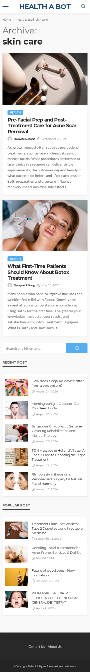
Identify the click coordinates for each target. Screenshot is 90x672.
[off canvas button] (5, 6)
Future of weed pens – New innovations (53, 572)
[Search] (83, 6)
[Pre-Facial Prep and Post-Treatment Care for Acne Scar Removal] (45, 79)
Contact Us (36, 647)
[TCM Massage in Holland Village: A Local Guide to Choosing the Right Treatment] (16, 457)
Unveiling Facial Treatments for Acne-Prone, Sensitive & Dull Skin (57, 550)
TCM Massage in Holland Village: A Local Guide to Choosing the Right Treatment (58, 454)
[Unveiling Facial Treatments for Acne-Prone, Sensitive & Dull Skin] (16, 554)
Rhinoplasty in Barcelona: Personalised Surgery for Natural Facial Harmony (57, 478)
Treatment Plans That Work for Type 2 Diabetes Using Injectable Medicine (57, 528)
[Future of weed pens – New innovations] (16, 577)
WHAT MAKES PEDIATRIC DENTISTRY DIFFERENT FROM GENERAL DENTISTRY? (55, 597)
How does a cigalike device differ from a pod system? (58, 383)
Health (15, 112)
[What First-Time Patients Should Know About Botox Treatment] (45, 225)
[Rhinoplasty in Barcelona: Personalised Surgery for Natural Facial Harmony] (16, 481)
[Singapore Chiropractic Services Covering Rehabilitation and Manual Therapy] (16, 433)
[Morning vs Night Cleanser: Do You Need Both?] (16, 410)
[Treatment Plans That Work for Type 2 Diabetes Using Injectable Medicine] (16, 530)
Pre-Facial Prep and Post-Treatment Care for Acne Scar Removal (42, 126)
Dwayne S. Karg (24, 139)
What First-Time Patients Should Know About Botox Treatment (38, 272)
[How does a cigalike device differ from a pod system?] (16, 387)
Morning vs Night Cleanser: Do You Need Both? (55, 406)
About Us (55, 647)
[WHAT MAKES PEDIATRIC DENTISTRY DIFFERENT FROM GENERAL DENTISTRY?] (16, 599)
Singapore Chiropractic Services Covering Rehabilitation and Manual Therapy (57, 430)
